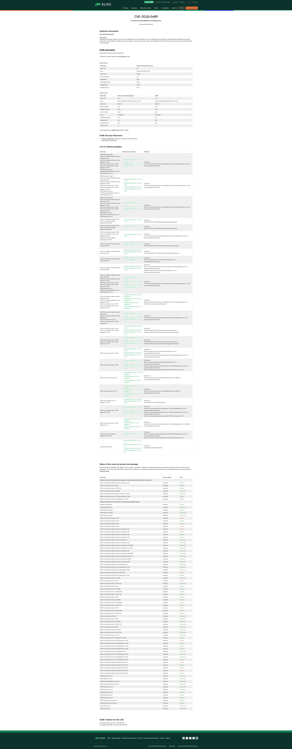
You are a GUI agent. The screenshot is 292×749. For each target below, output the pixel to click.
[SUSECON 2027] (149, 2)
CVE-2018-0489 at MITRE (107, 34)
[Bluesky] (197, 738)
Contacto (181, 8)
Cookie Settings (172, 746)
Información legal (116, 738)
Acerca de (140, 738)
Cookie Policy (194, 746)
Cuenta (176, 2)
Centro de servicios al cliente (164, 2)
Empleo (109, 738)
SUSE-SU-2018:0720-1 (108, 138)
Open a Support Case (102, 746)
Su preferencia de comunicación (151, 738)
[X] (190, 738)
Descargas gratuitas (192, 8)
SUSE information (107, 50)
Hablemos (167, 738)
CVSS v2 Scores (104, 62)
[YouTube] (183, 738)
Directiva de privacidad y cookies (184, 746)
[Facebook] (187, 738)
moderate (122, 56)
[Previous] (142, 24)
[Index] (147, 24)
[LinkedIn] (193, 738)
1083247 (113, 130)
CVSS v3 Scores (104, 92)
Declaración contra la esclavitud (129, 738)
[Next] (151, 24)
